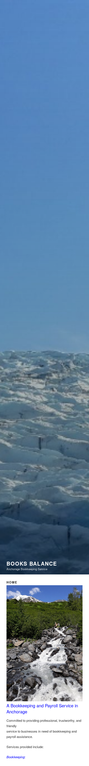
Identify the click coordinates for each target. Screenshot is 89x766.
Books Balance (31, 563)
